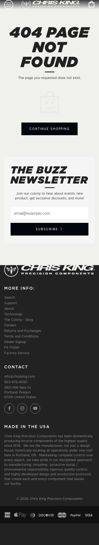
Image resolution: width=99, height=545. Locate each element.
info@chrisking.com (19, 376)
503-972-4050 (15, 382)
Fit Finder (12, 347)
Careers (10, 325)
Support (10, 303)
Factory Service (16, 353)
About (9, 308)
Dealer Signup (15, 342)
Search (9, 297)
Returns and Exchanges (22, 330)
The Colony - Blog (18, 319)
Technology (13, 314)
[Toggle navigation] (8, 4)
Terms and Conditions (21, 336)
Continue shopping (49, 129)
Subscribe (47, 229)
